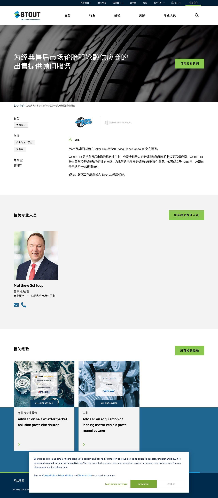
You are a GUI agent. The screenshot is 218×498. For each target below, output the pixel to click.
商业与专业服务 (24, 142)
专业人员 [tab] (170, 15)
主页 (16, 106)
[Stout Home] (30, 15)
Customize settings (116, 483)
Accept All (143, 483)
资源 (145, 3)
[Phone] (24, 304)
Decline (171, 483)
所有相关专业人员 (186, 215)
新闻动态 (102, 3)
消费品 (19, 149)
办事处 (133, 3)
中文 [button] (176, 3)
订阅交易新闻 (189, 63)
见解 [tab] (142, 15)
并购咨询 (21, 125)
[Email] (17, 304)
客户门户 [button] (158, 3)
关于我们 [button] (85, 3)
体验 (22, 106)
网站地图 (19, 481)
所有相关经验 (189, 350)
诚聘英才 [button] (117, 3)
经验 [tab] (117, 15)
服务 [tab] (68, 15)
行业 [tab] (92, 15)
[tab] (30, 15)
